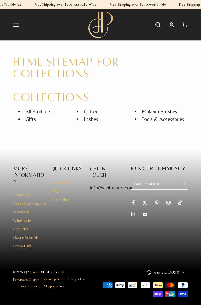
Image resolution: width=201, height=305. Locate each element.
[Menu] (16, 25)
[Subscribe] (185, 183)
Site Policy (60, 199)
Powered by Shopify (26, 279)
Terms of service (28, 286)
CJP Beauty (31, 272)
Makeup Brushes (159, 111)
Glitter (90, 111)
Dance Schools (25, 237)
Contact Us (61, 182)
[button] (158, 25)
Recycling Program (29, 203)
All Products (38, 111)
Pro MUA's (22, 246)
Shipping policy (54, 286)
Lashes (91, 119)
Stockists (21, 212)
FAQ (55, 191)
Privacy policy (76, 279)
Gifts (30, 119)
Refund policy (53, 279)
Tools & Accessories (163, 119)
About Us (21, 195)
